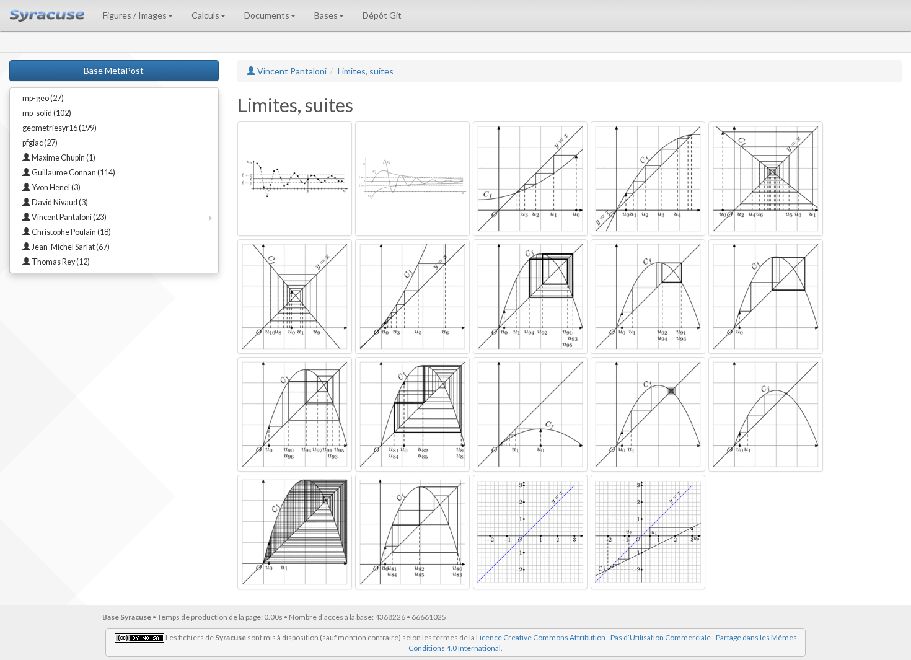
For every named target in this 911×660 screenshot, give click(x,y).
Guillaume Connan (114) (72, 172)
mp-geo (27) (43, 98)
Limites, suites (366, 71)
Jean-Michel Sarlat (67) (70, 247)
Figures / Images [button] (135, 15)
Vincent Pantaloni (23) (68, 217)
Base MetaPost (114, 70)
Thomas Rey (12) (60, 261)
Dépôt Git (382, 15)
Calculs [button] (205, 15)
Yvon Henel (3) (55, 187)
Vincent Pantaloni (291, 71)
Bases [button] (326, 15)
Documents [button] (266, 15)
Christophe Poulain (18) (70, 232)
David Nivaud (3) (59, 202)
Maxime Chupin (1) (62, 157)
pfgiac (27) (40, 142)
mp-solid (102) (46, 113)
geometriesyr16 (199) (59, 128)
